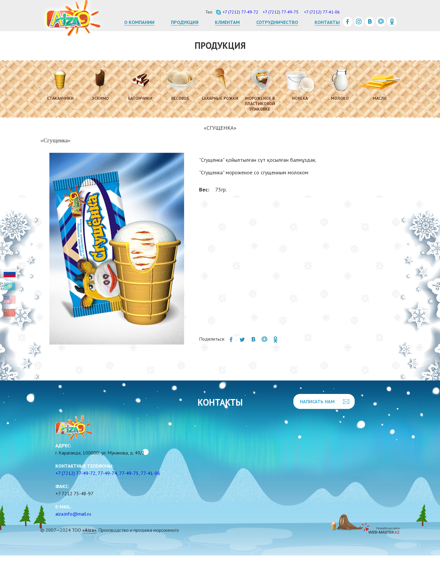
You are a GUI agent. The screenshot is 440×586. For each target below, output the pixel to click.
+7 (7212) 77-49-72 (75, 473)
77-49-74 (107, 473)
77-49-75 (129, 473)
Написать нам (317, 401)
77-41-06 (150, 473)
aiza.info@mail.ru (73, 514)
